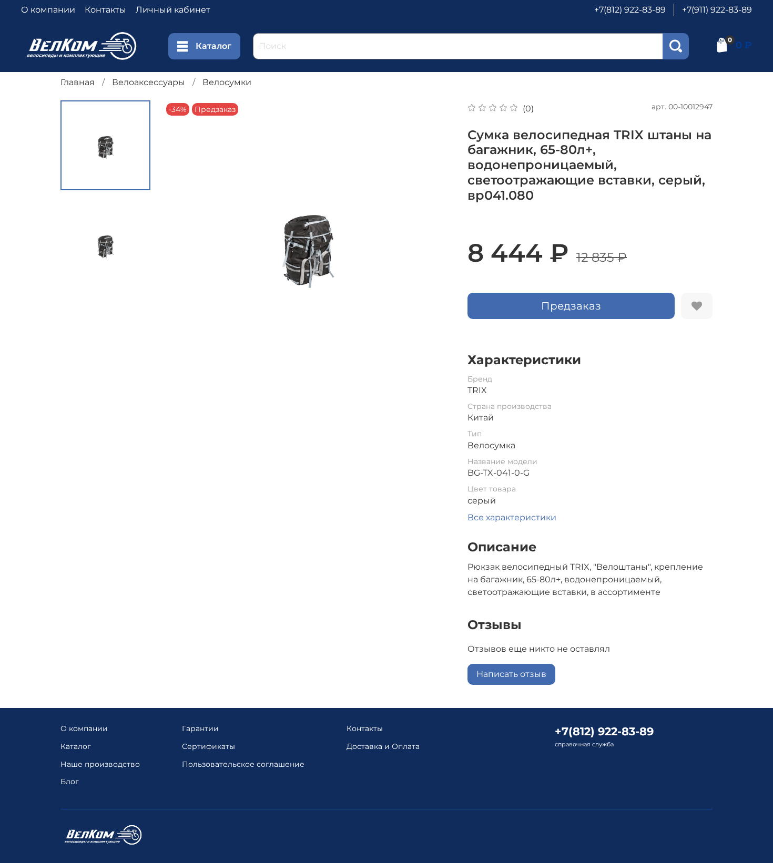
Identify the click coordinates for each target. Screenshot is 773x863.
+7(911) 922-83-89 (717, 10)
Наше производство (100, 764)
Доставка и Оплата (383, 746)
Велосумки (226, 82)
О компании (48, 10)
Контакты (105, 10)
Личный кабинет (173, 10)
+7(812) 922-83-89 (630, 10)
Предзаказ (571, 306)
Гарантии (200, 728)
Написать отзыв (511, 674)
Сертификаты (208, 746)
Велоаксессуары (148, 82)
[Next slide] (430, 244)
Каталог (213, 46)
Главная (77, 82)
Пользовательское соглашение (243, 764)
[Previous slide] (184, 244)
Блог (69, 781)
